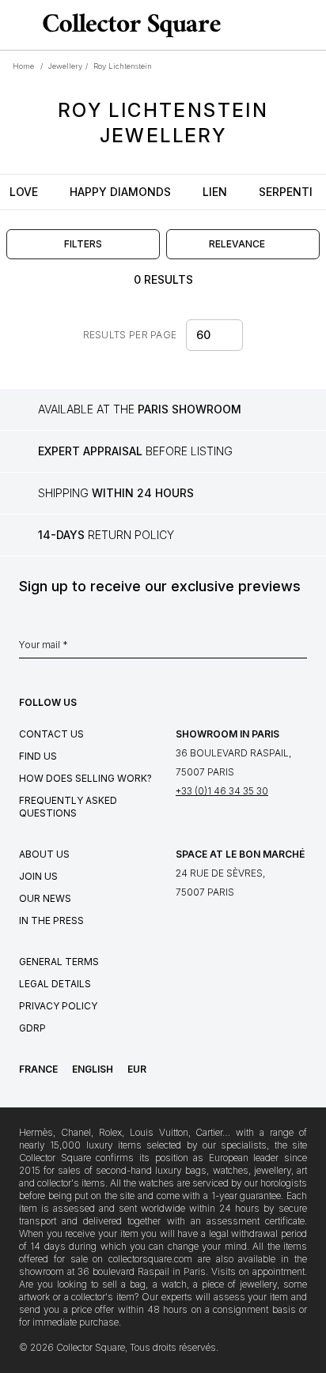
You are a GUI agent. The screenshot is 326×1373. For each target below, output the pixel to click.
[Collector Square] (128, 25)
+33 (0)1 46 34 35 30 (222, 791)
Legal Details (55, 984)
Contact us (51, 734)
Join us (38, 876)
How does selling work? (85, 778)
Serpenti (286, 191)
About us (44, 854)
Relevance (237, 244)
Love (23, 191)
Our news (45, 898)
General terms (59, 962)
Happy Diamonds (120, 191)
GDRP (32, 1028)
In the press (51, 920)
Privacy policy (58, 1006)
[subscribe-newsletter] (299, 649)
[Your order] (285, 25)
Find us (38, 756)
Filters (83, 244)
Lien (215, 191)
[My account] (309, 25)
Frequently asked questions (68, 806)
